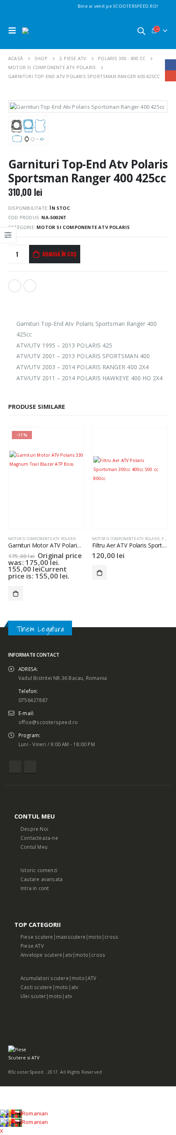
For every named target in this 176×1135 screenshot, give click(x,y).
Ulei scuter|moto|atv (46, 996)
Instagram (30, 766)
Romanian (35, 1113)
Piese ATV (32, 945)
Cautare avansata (41, 879)
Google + (29, 285)
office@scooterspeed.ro (48, 722)
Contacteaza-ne (39, 837)
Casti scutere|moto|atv (49, 987)
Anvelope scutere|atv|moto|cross (62, 954)
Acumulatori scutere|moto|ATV (58, 978)
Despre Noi (34, 828)
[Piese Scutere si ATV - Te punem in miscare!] (44, 30)
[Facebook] (163, 6)
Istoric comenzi (38, 870)
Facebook (14, 285)
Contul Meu (33, 846)
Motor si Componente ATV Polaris (83, 227)
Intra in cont (34, 888)
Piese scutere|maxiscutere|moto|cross (69, 936)
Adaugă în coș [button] (15, 593)
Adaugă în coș (59, 254)
